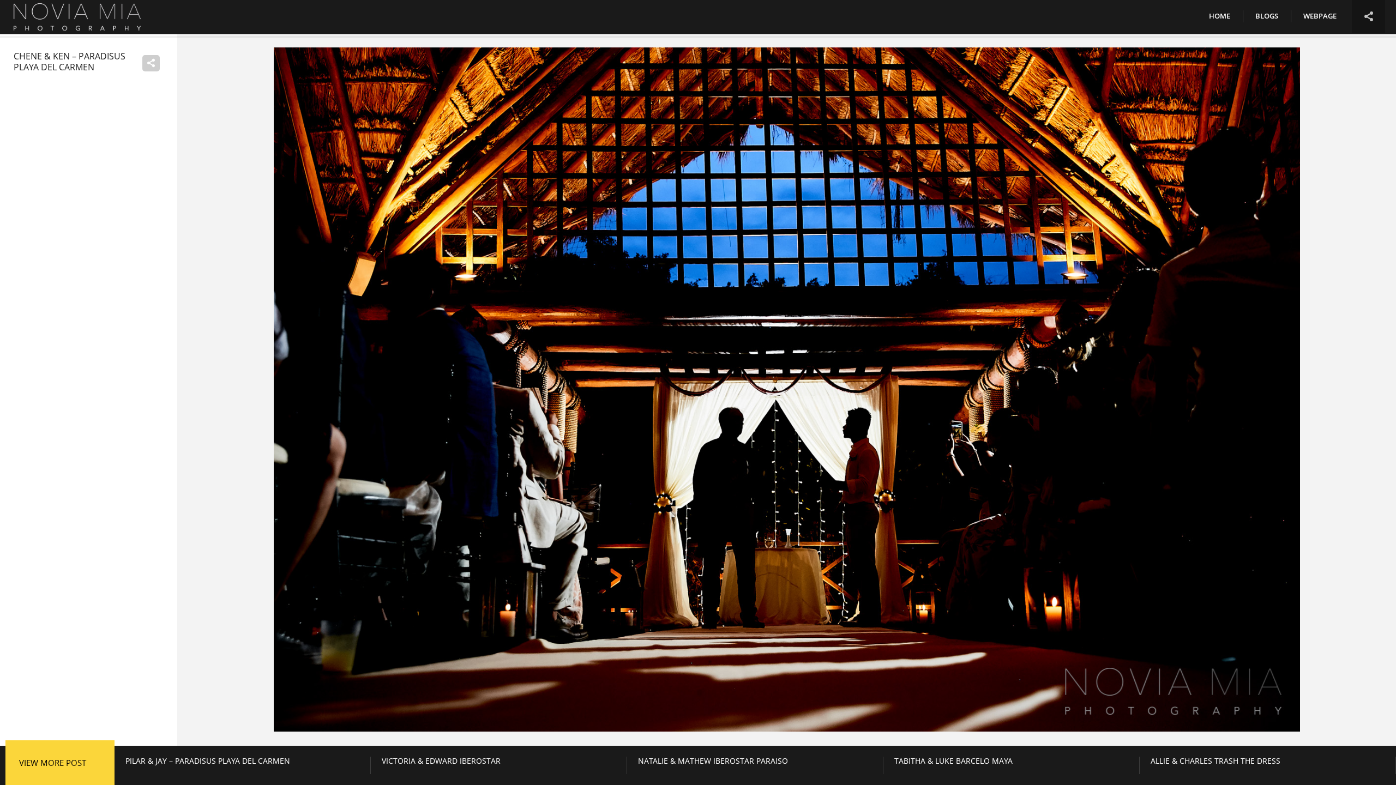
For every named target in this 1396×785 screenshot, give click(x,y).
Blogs (1266, 16)
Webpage (1320, 16)
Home (1219, 16)
